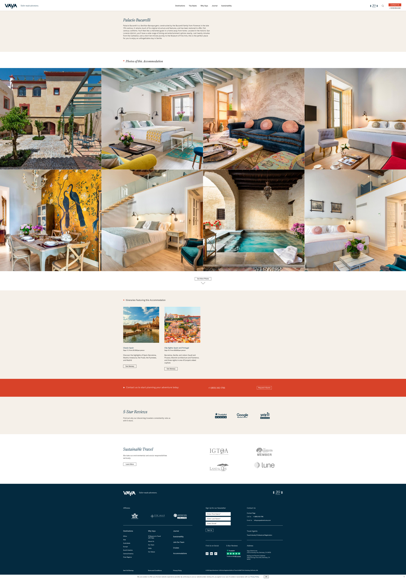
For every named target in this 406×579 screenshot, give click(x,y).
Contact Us (395, 5)
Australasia (126, 543)
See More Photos (203, 279)
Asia (124, 540)
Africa (125, 536)
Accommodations (180, 553)
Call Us (249, 517)
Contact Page (251, 513)
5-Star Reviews (232, 546)
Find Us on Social (212, 546)
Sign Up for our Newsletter (216, 508)
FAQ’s (150, 548)
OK (266, 577)
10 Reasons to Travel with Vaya (154, 537)
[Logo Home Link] (11, 6)
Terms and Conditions (155, 570)
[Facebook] (215, 554)
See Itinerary (129, 366)
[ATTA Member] (181, 519)
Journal (176, 531)
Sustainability (178, 537)
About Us (151, 541)
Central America (128, 554)
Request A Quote (264, 388)
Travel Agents (252, 531)
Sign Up (209, 530)
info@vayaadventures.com (262, 520)
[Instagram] (207, 554)
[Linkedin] (211, 554)
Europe (125, 547)
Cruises (176, 548)
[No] (404, 577)
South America (128, 550)
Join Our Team (178, 542)
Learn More (130, 464)
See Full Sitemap (128, 570)
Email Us (249, 520)
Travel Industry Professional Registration (259, 535)
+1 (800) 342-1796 (216, 387)
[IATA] (134, 518)
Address (250, 546)
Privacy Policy (177, 570)
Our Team (151, 545)
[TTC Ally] (157, 517)
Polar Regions (127, 557)
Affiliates (126, 508)
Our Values (151, 552)
